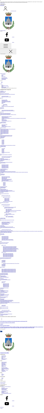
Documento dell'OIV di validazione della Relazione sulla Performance (8, 171)
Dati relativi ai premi (2, 170)
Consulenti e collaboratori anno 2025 (4, 129)
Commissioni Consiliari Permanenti (5, 117)
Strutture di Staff (3, 125)
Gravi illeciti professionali (4, 223)
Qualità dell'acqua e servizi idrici (3, 303)
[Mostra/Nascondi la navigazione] (5, 46)
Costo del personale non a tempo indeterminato (7, 156)
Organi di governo (4, 355)
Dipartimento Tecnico (6, 212)
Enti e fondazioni (3, 357)
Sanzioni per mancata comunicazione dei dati (6, 116)
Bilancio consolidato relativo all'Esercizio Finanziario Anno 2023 (9, 269)
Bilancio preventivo (4, 87)
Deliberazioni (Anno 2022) (6, 285)
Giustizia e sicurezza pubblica (5, 368)
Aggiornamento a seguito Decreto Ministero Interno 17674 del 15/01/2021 (11, 263)
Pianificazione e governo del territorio (4, 295)
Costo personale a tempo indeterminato (6, 157)
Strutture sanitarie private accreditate (4, 308)
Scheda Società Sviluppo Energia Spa (6, 176)
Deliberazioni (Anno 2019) (6, 283)
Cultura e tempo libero (4, 362)
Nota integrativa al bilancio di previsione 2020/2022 (7, 322)
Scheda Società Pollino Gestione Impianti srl (6, 179)
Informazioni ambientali (2, 297)
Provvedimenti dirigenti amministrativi (4, 202)
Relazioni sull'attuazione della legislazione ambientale (6, 301)
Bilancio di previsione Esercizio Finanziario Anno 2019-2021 (9, 247)
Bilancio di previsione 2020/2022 (4, 325)
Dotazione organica (2, 137)
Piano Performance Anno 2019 (5, 164)
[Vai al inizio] (0, 330)
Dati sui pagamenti (2, 293)
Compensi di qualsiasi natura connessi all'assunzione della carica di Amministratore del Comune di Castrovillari (14, 118)
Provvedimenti (1, 192)
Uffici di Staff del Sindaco (4, 124)
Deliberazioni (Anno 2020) (6, 284)
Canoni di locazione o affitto (3, 276)
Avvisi (2, 375)
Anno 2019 (3, 140)
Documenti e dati (3, 359)
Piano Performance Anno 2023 (5, 167)
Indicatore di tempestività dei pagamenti (4, 294)
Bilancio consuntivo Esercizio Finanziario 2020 (8, 255)
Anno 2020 (4, 183)
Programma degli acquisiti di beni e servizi (6, 229)
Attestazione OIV (2, 108)
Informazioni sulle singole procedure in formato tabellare (6, 230)
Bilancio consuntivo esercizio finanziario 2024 (8, 253)
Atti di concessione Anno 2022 (5, 236)
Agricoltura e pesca (4, 371)
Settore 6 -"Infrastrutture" (8, 213)
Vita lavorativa (3, 363)
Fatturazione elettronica (2, 382)
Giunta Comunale (5, 104)
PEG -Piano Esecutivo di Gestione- (4, 273)
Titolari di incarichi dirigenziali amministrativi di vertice (6, 135)
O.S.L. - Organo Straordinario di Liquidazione (5, 279)
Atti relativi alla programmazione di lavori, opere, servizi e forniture (7, 227)
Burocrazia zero (2, 107)
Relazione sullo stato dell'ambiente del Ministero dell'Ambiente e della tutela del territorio (10, 302)
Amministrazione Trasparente (5, 85)
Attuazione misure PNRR (3, 91)
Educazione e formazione (4, 367)
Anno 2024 (3, 143)
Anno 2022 (3, 142)
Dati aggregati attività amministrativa (4, 191)
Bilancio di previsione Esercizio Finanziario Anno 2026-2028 (9, 246)
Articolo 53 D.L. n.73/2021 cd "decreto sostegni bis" (7, 239)
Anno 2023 (3, 151)
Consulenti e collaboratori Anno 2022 (4, 133)
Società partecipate (2, 174)
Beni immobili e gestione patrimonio (4, 274)
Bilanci (2, 86)
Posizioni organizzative (2, 136)
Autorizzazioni (3, 370)
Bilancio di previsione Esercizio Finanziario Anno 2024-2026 (9, 251)
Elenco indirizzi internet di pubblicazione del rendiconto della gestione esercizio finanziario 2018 (13, 321)
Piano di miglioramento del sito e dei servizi (6, 393)
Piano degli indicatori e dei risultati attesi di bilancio (5, 257)
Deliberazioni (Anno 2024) (6, 286)
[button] (3, 74)
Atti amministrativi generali (5, 100)
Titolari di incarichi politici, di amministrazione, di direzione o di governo (8, 114)
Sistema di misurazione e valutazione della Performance (6, 162)
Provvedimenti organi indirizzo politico (4, 193)
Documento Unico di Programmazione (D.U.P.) (5, 258)
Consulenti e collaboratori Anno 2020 (4, 131)
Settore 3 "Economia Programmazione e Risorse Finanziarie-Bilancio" (13, 210)
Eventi (2, 378)
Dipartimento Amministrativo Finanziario (6, 126)
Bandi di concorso (2, 160)
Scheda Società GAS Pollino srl (5, 180)
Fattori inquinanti (2, 299)
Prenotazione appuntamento (5, 388)
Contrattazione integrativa (3, 146)
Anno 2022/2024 (3, 264)
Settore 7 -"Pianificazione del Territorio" (10, 214)
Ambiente (3, 369)
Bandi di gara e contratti (2, 218)
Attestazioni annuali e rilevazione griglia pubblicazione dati (8, 110)
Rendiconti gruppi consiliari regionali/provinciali (5, 113)
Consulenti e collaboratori (3, 127)
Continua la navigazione (3, 4)
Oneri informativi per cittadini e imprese (4, 93)
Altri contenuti (1, 312)
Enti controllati (1, 172)
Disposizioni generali (2, 92)
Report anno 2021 (4, 305)
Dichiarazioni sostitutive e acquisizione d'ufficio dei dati (6, 190)
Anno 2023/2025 (3, 265)
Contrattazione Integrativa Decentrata (6, 152)
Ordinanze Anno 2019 (6, 198)
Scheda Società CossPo (4, 178)
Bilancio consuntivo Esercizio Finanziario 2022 (8, 256)
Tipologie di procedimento (3, 189)
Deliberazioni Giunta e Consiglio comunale (7, 201)
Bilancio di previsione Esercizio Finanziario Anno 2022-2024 (9, 250)
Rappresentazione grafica (3, 187)
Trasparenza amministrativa (5, 78)
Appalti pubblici (3, 364)
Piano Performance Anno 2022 (5, 166)
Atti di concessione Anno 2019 (5, 237)
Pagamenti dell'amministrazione (3, 292)
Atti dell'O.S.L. (3, 282)
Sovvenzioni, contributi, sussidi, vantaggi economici (6, 232)
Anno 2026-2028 (3, 260)
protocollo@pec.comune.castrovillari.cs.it (6, 386)
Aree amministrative (4, 356)
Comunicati (3, 374)
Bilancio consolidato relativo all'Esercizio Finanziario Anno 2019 (9, 270)
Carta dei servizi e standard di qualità (4, 291)
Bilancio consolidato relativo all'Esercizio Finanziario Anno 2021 (9, 271)
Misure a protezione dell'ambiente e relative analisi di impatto (6, 300)
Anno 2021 (3, 141)
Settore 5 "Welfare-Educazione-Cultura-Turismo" (11, 211)
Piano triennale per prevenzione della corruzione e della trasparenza (7, 94)
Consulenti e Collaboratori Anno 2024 (4, 130)
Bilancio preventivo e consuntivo (3, 243)
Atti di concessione (2, 234)
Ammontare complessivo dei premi (4, 169)
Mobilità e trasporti (4, 366)
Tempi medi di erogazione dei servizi (4, 290)
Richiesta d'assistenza (4, 389)
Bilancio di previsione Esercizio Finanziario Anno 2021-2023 (9, 249)
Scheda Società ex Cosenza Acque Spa (6, 177)
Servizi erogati (1, 288)
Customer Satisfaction (2, 383)
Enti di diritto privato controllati (3, 186)
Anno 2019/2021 (3, 261)
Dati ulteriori (1, 315)
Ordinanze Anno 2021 (6, 199)
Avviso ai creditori (4, 281)
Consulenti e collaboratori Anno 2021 (4, 132)
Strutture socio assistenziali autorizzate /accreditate (5, 311)
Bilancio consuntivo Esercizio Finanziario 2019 (8, 254)
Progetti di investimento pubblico (5, 224)
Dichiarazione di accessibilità (5, 392)
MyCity (2, 408)
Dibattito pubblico (2, 225)
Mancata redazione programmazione (6, 222)
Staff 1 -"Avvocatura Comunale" (9, 216)
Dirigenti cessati (2, 158)
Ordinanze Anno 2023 (6, 200)
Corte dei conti (1, 278)
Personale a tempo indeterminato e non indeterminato (6, 154)
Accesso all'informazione (4, 77)
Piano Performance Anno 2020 (5, 165)
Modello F (1, 324)
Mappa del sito (1, 407)
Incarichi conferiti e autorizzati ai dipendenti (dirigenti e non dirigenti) (7, 145)
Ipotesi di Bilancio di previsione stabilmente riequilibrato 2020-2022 (10, 248)
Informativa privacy (4, 391)
